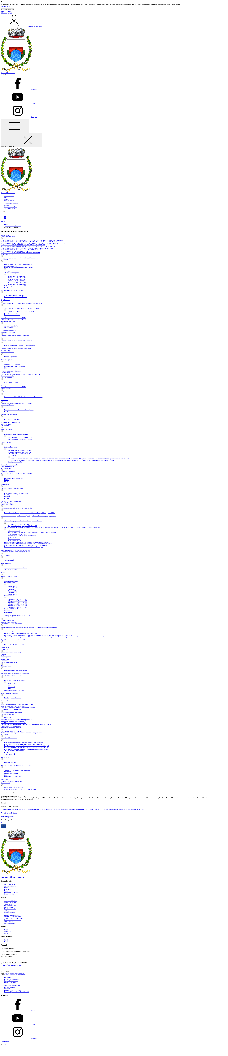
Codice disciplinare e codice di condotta (15, 286)
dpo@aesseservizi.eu (10, 964)
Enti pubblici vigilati (6, 429)
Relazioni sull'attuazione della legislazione (58, 809)
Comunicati (7, 931)
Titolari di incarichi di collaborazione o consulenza (15, 335)
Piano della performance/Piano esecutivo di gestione (18, 410)
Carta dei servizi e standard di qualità (11, 653)
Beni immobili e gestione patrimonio (11, 617)
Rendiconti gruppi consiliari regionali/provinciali (14, 319)
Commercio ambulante (10, 207)
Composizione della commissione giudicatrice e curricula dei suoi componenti (26, 545)
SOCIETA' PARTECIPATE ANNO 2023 (20, 452)
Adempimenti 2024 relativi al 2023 (17, 604)
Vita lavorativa (8, 904)
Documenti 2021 (12, 586)
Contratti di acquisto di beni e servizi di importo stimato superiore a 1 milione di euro (28, 543)
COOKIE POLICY (6, 6)
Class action (4, 654)
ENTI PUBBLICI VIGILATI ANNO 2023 (20, 439)
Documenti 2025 (12, 592)
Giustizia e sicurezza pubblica (12, 916)
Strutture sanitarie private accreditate (11, 726)
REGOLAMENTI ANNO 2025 (17, 282)
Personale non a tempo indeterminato (11, 371)
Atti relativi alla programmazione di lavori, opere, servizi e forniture (23, 521)
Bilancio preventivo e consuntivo (10, 576)
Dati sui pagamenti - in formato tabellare (15, 670)
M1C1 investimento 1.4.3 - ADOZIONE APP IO (14, 251)
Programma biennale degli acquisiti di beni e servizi (22, 526)
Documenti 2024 (12, 591)
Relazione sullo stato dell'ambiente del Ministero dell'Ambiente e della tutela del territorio (26, 724)
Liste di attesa (4, 657)
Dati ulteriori (4, 779)
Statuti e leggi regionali (10, 266)
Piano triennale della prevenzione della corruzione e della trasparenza (23, 742)
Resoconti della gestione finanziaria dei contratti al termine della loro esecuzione (26, 542)
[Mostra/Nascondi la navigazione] (15, 126)
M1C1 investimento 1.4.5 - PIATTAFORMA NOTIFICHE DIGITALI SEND (23, 249)
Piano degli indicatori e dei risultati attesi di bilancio (15, 615)
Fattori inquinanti (7, 817)
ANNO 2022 (11, 683)
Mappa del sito (5, 1041)
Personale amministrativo (11, 892)
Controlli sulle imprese (7, 503)
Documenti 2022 (12, 588)
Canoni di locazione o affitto (9, 622)
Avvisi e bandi (12, 537)
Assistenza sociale (9, 205)
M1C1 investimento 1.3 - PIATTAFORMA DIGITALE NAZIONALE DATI (23, 245)
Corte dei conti (5, 647)
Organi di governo (9, 884)
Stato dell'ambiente (6, 718)
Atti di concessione (6, 563)
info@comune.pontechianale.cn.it (14, 973)
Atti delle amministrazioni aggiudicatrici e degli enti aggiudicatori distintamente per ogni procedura (28, 516)
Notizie (6, 930)
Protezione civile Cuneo (9, 813)
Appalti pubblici (8, 907)
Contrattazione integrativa (8, 377)
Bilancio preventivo (9, 582)
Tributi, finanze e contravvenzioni (13, 918)
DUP (9, 271)
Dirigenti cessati (5, 350)
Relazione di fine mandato (11, 313)
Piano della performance (7, 405)
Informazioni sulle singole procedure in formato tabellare (16, 508)
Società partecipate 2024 (15, 462)
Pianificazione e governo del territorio (11, 709)
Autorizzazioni (8, 921)
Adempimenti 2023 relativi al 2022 (17, 602)
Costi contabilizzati (6, 656)
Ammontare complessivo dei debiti (14, 690)
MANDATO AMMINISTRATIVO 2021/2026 (21, 311)
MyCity (4, 1044)
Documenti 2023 (12, 589)
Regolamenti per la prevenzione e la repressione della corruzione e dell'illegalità (26, 746)
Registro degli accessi (10, 762)
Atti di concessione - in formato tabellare (15, 568)
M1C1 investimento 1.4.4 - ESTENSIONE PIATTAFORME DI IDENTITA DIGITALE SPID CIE (29, 241)
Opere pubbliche (5, 701)
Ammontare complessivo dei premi (10, 422)
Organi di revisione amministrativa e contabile (13, 640)
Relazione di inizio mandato (12, 315)
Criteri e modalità (5, 555)
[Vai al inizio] (1, 823)
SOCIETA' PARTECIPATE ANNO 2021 (20, 450)
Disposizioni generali (7, 254)
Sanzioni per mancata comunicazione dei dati (13, 318)
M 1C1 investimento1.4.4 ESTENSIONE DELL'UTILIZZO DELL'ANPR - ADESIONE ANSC (28, 246)
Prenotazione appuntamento (12, 979)
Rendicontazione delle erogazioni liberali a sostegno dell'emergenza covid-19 (22, 733)
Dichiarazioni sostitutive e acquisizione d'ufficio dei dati (16, 473)
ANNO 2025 (11, 688)
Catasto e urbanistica (10, 909)
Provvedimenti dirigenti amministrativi (11, 501)
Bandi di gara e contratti (7, 504)
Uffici (6, 887)
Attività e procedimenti (7, 468)
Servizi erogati (5, 649)
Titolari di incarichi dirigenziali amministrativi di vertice (16, 340)
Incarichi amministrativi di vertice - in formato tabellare (19, 345)
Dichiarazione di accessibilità (12, 776)
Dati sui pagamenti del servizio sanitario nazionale (15, 673)
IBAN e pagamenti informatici (9, 693)
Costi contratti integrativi (11, 382)
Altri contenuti (5, 734)
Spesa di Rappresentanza (11, 581)
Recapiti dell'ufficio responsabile (13, 478)
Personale (3, 337)
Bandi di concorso (6, 388)
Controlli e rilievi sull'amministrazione (11, 623)
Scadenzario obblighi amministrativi (14, 295)
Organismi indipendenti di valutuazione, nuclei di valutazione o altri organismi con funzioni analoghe (29, 627)
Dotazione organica (6, 359)
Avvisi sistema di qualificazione (17, 534)
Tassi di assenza (5, 372)
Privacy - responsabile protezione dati (11, 781)
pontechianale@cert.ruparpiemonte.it (14, 974)
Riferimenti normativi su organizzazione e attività (18, 264)
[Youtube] (5, 216)
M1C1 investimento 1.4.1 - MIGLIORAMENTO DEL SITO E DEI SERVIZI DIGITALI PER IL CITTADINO (32, 240)
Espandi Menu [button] (5, 235)
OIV (2, 385)
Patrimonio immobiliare (7, 620)
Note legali (7, 988)
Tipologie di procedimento (8, 471)
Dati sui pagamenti (6, 666)
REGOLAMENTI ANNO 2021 (17, 276)
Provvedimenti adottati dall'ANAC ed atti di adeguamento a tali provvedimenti (26, 749)
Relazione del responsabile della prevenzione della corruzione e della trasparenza (27, 747)
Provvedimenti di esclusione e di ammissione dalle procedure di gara (23, 547)
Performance (4, 400)
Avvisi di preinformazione (15, 540)
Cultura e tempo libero (10, 902)
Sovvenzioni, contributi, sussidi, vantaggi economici (15, 551)
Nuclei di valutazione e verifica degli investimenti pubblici (17, 704)
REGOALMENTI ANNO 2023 (17, 279)
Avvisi (6, 933)
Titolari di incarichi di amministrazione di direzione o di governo (22, 308)
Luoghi (6, 940)
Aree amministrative (10, 886)
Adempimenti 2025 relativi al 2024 (17, 605)
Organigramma (8, 327)
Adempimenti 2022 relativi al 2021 (17, 601)
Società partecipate (6, 442)
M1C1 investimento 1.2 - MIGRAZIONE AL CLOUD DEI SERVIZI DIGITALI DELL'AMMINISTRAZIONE (33, 243)
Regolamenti (7, 771)
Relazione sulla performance (9, 414)
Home (6, 224)
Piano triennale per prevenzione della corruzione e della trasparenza (19, 258)
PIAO (6, 287)
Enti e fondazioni (9, 889)
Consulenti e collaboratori (8, 332)
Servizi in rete (4, 660)
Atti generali (4, 259)
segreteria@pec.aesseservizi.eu (12, 965)
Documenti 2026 (12, 594)
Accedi (3, 221)
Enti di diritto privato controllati (9, 465)
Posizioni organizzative (7, 352)
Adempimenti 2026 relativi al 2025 (17, 607)
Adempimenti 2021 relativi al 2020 (17, 599)
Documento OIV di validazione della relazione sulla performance (22, 633)
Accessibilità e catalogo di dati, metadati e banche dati (16, 765)
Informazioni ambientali (7, 714)
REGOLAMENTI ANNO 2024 (17, 281)
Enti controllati (5, 425)
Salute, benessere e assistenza (12, 920)
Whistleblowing (5, 783)
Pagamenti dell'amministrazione (9, 662)
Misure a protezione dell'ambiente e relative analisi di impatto (18, 719)
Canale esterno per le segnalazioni (13, 787)
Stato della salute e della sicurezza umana (81, 809)
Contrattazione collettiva (7, 376)
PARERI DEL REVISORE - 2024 (14, 644)
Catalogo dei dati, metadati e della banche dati (17, 770)
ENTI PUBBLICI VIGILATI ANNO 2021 (20, 437)
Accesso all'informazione (11, 203)
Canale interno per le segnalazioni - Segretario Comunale (20, 789)
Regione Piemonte (6, 11)
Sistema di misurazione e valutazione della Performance (16, 403)
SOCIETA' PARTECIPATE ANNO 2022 (20, 453)
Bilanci (3, 573)
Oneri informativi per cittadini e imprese (12, 290)
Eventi (6, 941)
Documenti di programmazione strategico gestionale (18, 267)
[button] (9, 196)
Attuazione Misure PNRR (8, 236)
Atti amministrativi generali (12, 272)
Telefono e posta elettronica (8, 330)
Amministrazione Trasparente (13, 226)
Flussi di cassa (8, 612)
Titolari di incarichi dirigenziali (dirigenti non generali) (16, 348)
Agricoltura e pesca (9, 923)
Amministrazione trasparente (12, 985)
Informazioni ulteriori (14, 531)
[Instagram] (5, 218)
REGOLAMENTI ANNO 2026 (17, 284)
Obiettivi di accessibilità (11, 773)
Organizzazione (5, 300)
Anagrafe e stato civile (10, 901)
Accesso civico (5, 757)
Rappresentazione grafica (8, 466)
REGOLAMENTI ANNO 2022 (17, 278)
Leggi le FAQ (8, 977)
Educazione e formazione (11, 915)
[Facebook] (5, 214)
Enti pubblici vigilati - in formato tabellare (16, 434)
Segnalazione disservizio (11, 981)
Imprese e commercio (10, 905)
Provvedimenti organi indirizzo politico (12, 488)
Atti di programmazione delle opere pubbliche (13, 706)
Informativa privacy (9, 987)
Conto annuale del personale (12, 364)
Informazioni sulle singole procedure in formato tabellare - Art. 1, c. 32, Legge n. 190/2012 (29, 513)
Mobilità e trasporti (9, 912)
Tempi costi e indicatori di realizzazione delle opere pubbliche (18, 707)
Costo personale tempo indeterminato (14, 366)
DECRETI (7, 496)
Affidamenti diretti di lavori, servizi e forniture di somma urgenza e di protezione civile (32, 532)
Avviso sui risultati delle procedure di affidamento (22, 535)
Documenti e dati (9, 894)
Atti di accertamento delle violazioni (14, 750)
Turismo (6, 910)
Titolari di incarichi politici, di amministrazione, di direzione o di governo (21, 303)
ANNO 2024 (11, 687)
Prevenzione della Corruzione (9, 738)
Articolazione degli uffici (8, 321)
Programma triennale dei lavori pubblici (19, 524)
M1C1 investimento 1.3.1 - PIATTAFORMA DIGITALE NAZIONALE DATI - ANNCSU (27, 248)
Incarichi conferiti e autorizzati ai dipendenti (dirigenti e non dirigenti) (20, 374)
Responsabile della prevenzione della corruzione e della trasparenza (23, 744)
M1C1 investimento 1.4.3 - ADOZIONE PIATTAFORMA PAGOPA (20, 253)
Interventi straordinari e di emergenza (11, 727)
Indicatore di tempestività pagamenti (11, 675)
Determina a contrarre (14, 539)
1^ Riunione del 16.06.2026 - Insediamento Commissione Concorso (23, 397)
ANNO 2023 (11, 685)
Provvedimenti (12, 455)
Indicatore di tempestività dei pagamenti (15, 680)
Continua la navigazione (7, 9)
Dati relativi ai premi (6, 424)
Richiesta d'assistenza (10, 982)
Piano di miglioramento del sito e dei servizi (16, 992)
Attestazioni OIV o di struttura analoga (15, 632)
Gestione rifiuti (5, 659)
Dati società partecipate (10, 447)
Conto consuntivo (9, 596)
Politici (6, 891)
